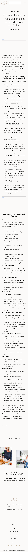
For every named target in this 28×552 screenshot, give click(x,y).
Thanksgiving (14, 11)
